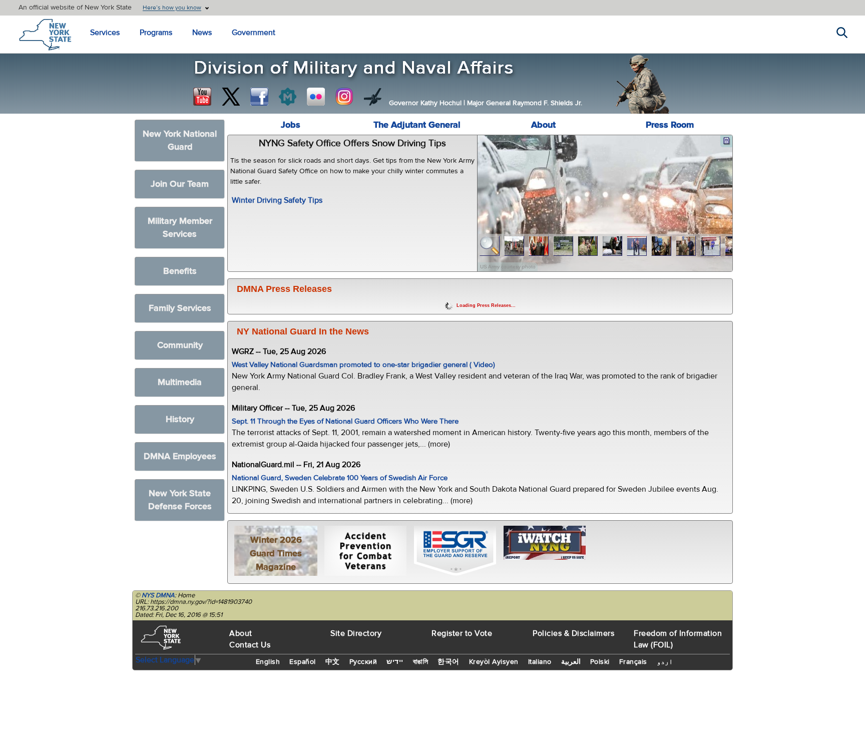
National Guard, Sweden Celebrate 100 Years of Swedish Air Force (340, 478)
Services (105, 33)
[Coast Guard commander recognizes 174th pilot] (686, 246)
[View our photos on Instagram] (344, 97)
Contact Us (249, 645)
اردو (665, 661)
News (202, 33)
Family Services (180, 308)
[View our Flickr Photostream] (316, 97)
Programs (156, 33)
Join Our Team (180, 184)
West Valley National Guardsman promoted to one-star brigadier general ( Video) (363, 365)
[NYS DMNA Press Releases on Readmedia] (287, 97)
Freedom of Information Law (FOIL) (678, 639)
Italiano (540, 661)
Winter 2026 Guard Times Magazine (276, 553)
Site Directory (355, 633)
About (543, 125)
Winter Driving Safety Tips (277, 200)
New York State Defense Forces (180, 500)
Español (302, 661)
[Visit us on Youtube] (202, 97)
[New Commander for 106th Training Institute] (588, 246)
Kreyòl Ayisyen (494, 661)
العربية (571, 661)
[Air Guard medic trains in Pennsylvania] (612, 246)
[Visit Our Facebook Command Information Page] (259, 97)
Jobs (290, 125)
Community (180, 345)
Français (633, 661)
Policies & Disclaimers (573, 633)
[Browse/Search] (490, 246)
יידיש (394, 661)
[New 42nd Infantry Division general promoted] (539, 246)
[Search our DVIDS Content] (373, 97)
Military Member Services (180, 227)
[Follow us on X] (231, 97)
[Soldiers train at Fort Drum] (563, 246)
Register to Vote (461, 633)
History (180, 419)
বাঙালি (420, 661)
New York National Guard (180, 140)
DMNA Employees (180, 456)
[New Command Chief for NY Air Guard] (637, 246)
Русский (363, 661)
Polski (600, 661)
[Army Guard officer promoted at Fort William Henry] (514, 246)
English (268, 661)
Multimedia (180, 382)
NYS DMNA (158, 595)
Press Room (670, 125)
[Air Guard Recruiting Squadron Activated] (710, 246)
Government (253, 33)
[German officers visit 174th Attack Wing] (661, 246)
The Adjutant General (417, 125)
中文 (332, 661)
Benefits (180, 271)
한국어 (449, 661)
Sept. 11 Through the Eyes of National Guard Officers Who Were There (345, 421)
